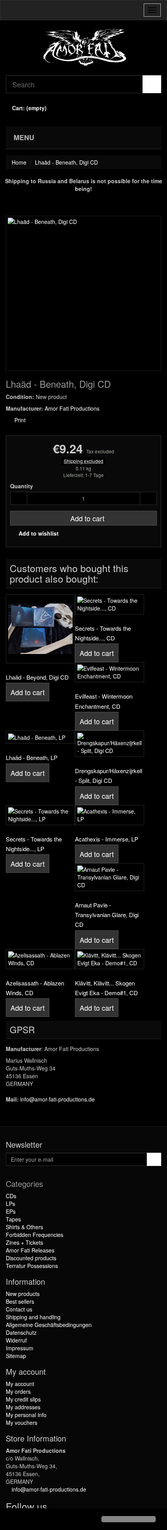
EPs (11, 1211)
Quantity (21, 486)
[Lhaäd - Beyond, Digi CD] (40, 628)
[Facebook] (56, 1508)
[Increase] (148, 498)
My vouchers (21, 1422)
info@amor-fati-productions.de (57, 1099)
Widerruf (16, 1340)
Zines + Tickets (24, 1242)
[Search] (152, 84)
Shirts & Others (24, 1227)
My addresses (23, 1407)
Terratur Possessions (32, 1266)
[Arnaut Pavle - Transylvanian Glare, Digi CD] (109, 877)
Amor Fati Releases (30, 1250)
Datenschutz (21, 1332)
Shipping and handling (33, 1317)
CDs (11, 1196)
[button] (12, 1520)
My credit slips (23, 1399)
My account (20, 1384)
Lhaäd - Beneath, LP (31, 757)
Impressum (19, 1348)
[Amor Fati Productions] (83, 47)
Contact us (19, 1309)
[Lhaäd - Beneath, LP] (40, 737)
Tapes (13, 1219)
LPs (10, 1203)
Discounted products (31, 1258)
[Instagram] (87, 1508)
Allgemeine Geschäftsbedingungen (49, 1325)
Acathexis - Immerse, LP (106, 839)
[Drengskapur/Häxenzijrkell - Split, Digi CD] (109, 743)
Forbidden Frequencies (34, 1235)
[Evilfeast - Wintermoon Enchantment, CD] (109, 672)
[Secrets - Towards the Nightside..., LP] (40, 815)
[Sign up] (154, 1159)
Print (19, 420)
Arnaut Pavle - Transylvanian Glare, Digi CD (107, 915)
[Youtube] (72, 1508)
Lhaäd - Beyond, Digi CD (37, 677)
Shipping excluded (83, 461)
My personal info (26, 1415)
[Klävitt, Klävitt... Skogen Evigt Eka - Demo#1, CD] (109, 959)
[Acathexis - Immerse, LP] (109, 815)
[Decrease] (18, 498)
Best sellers (20, 1301)
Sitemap (16, 1356)
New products (23, 1294)
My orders (18, 1391)
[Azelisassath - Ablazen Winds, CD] (40, 959)
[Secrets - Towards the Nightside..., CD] (109, 604)
